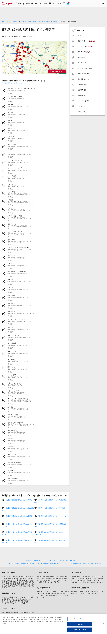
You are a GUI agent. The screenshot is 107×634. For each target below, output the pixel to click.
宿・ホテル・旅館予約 (52, 582)
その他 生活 (31, 22)
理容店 (41, 22)
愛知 (7, 582)
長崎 (17, 586)
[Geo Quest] (68, 3)
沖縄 (5, 588)
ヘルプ (44, 560)
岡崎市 (55, 22)
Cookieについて (75, 560)
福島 (9, 578)
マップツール (18, 597)
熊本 (20, 586)
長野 (27, 580)
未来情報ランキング (26, 599)
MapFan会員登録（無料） (10, 612)
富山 (12, 580)
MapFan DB (81, 580)
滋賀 (14, 582)
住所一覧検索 (6, 601)
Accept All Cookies (79, 629)
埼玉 (24, 578)
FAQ (50, 560)
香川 (29, 584)
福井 (20, 580)
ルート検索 (9, 597)
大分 (24, 586)
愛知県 (48, 22)
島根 (11, 584)
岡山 (14, 584)
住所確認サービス (91, 580)
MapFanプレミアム (43, 591)
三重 (11, 582)
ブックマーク (14, 603)
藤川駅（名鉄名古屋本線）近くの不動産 (51, 508)
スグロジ (100, 582)
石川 (16, 580)
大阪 (18, 582)
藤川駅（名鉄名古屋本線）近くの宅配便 (19, 516)
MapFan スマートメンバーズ (80, 591)
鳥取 (7, 584)
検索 (3, 597)
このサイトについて (12, 563)
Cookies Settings (79, 619)
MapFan (3, 22)
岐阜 (31, 580)
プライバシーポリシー (61, 560)
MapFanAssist (51, 593)
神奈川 (4, 580)
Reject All (80, 624)
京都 (22, 582)
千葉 (28, 578)
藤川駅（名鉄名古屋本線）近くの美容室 (19, 500)
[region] (34, 57)
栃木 (17, 578)
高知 (5, 586)
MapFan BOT (61, 593)
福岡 (9, 586)
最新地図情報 (41, 576)
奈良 (29, 582)
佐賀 (13, 586)
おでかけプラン (25, 603)
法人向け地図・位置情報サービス (82, 576)
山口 (22, 584)
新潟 (8, 580)
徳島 (26, 584)
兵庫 (26, 582)
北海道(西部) (15, 576)
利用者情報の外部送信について (51, 563)
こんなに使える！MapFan (49, 578)
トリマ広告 (82, 582)
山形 (5, 578)
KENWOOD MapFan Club (88, 593)
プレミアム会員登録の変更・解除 (75, 563)
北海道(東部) (6, 576)
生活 (22, 22)
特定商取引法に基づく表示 (30, 563)
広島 (18, 584)
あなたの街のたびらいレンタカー (13, 83)
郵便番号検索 (16, 601)
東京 (32, 578)
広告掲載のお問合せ (94, 563)
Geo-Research (91, 582)
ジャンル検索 (13, 22)
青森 (21, 576)
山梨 (23, 580)
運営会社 (29, 560)
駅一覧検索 (25, 601)
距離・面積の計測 (13, 599)
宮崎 (28, 586)
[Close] (103, 624)
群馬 (20, 578)
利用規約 (37, 560)
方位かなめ (44, 595)
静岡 (3, 582)
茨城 (13, 578)
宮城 (29, 576)
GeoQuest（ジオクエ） (56, 595)
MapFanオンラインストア (55, 580)
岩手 (25, 576)
